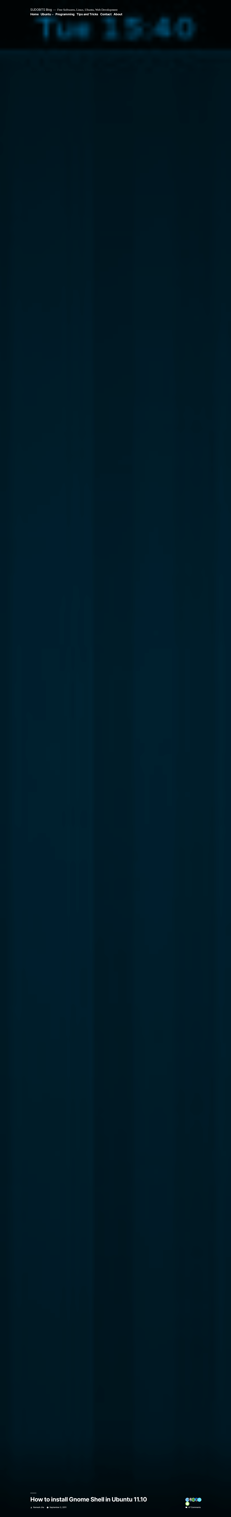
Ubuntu (46, 14)
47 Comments (194, 1507)
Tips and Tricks (87, 14)
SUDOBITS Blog (41, 9)
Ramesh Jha (38, 1507)
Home (34, 14)
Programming (65, 14)
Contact (106, 14)
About (118, 14)
